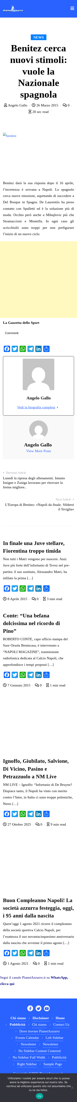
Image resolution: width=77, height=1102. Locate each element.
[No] (72, 1088)
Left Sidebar (54, 1038)
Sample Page (52, 1064)
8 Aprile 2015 (17, 599)
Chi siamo (39, 1024)
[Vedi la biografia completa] (57, 407)
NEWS (38, 37)
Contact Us (61, 1024)
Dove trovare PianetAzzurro (39, 1031)
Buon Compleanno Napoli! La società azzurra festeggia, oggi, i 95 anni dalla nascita (38, 908)
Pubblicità (59, 1057)
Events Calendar (27, 1038)
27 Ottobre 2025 (19, 824)
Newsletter (28, 1044)
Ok (39, 1096)
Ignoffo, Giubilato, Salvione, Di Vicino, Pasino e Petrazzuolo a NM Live (36, 768)
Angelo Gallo (17, 105)
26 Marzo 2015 (47, 105)
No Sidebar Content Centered (39, 1051)
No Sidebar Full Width (29, 1057)
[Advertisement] (38, 279)
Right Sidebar (27, 1064)
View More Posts (38, 451)
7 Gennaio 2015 (19, 685)
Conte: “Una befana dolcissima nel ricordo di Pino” (31, 623)
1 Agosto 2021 (18, 963)
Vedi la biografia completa (36, 407)
